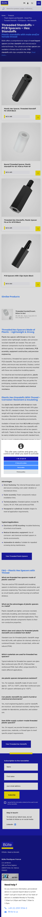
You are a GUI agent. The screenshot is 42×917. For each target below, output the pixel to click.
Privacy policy (21, 472)
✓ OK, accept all (21, 458)
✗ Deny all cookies (21, 463)
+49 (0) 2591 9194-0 (17, 908)
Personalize (20, 467)
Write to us (13, 912)
